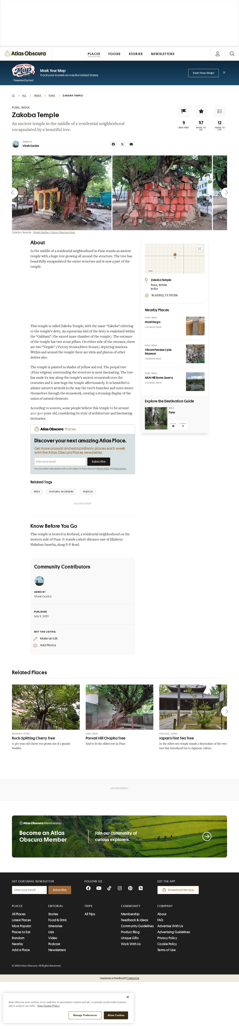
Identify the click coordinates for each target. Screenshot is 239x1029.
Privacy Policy (103, 469)
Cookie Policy (167, 944)
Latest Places (21, 920)
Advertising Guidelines (173, 932)
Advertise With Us (170, 926)
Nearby (17, 944)
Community (131, 906)
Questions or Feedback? (119, 978)
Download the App (181, 890)
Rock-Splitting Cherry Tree (33, 738)
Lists (51, 932)
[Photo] (195, 326)
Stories (53, 914)
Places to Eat (21, 932)
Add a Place (21, 949)
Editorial (55, 906)
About (162, 914)
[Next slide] (226, 193)
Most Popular (21, 926)
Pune (172, 412)
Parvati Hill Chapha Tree (105, 738)
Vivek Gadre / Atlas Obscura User (54, 232)
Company (165, 906)
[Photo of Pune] (156, 418)
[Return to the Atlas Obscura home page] (26, 54)
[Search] (232, 54)
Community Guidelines (137, 926)
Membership (130, 914)
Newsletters (57, 949)
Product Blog (130, 932)
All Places (19, 914)
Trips (89, 906)
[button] (184, 111)
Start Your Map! (203, 73)
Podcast (54, 944)
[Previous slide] (12, 193)
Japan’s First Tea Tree (176, 738)
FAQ (160, 920)
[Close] (128, 997)
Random (18, 938)
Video (53, 938)
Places (17, 906)
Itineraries (55, 926)
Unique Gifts (130, 938)
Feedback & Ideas (134, 920)
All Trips (90, 914)
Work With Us (131, 944)
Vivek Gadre (30, 145)
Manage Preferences (85, 1015)
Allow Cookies (116, 1015)
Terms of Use (120, 469)
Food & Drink (57, 920)
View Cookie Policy (48, 1006)
